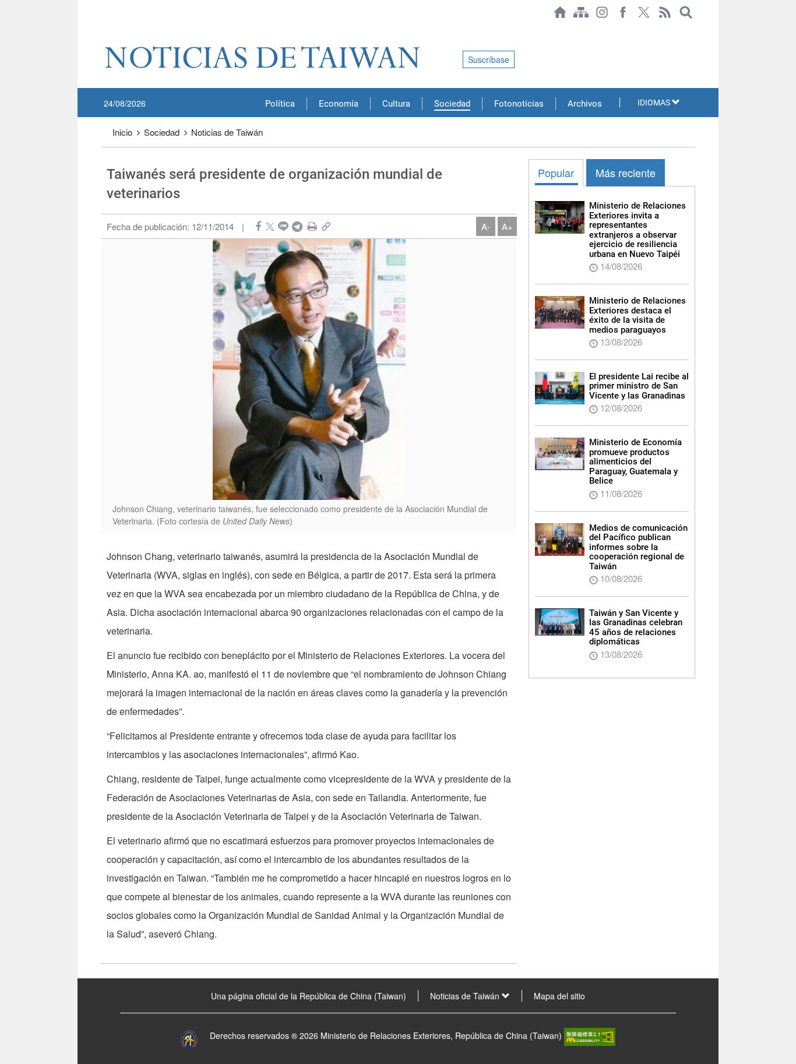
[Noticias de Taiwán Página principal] (560, 12)
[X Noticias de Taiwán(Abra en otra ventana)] (644, 12)
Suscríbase (488, 59)
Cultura (396, 103)
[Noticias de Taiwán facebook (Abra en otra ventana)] (623, 12)
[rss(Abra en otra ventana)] (665, 12)
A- (485, 226)
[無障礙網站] (589, 1035)
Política (280, 103)
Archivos (585, 103)
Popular (556, 172)
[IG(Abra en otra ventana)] (602, 12)
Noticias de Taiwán (227, 132)
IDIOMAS (654, 102)
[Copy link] (326, 226)
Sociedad (452, 103)
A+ (507, 226)
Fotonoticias (519, 103)
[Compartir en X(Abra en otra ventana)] (270, 226)
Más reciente (626, 172)
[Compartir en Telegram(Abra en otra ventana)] (297, 226)
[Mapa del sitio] (581, 12)
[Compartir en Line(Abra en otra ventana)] (283, 226)
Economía (338, 103)
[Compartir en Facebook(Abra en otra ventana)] (258, 226)
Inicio (122, 132)
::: (104, 30)
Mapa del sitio (559, 996)
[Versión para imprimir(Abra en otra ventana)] (312, 226)
